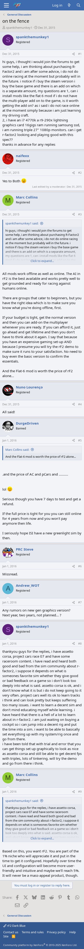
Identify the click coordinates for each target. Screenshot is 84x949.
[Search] (78, 5)
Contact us (10, 932)
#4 (80, 404)
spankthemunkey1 (19, 27)
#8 (80, 644)
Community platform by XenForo (40, 945)
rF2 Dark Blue (15, 926)
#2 (80, 173)
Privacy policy (56, 932)
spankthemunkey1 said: (21, 223)
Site (5, 936)
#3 (80, 214)
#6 (80, 566)
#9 (80, 792)
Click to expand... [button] (42, 261)
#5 (80, 440)
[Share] (73, 54)
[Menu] (6, 5)
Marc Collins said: (17, 450)
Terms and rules (33, 932)
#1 (80, 54)
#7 (80, 602)
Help (72, 932)
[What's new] (69, 5)
